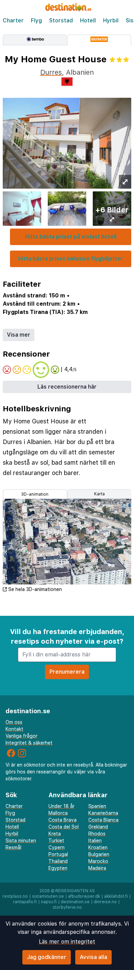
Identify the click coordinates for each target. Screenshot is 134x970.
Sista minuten (20, 840)
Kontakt (14, 729)
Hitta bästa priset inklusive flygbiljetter (70, 258)
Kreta (54, 833)
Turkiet (56, 840)
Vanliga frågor (21, 736)
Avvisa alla (93, 957)
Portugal (58, 854)
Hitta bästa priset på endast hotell (70, 236)
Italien (95, 840)
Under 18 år (61, 806)
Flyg (36, 20)
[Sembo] (35, 39)
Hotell (88, 20)
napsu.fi (49, 901)
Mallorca (58, 813)
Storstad (61, 20)
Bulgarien (98, 854)
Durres (51, 72)
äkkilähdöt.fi (116, 896)
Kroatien (98, 847)
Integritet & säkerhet (29, 743)
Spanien (97, 806)
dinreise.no (105, 901)
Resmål (13, 847)
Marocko (98, 861)
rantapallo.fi (25, 901)
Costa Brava (62, 820)
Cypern (56, 847)
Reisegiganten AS (75, 890)
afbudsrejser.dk (84, 896)
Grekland (98, 827)
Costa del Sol (63, 827)
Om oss (13, 722)
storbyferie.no (67, 907)
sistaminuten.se (48, 896)
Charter (13, 20)
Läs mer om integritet (67, 941)
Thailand (58, 861)
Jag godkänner (46, 957)
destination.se (75, 901)
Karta (99, 494)
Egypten (57, 868)
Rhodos (96, 833)
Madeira (97, 868)
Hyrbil (111, 20)
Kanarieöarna (103, 813)
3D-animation (34, 494)
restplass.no (15, 896)
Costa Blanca (103, 820)
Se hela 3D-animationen (35, 589)
